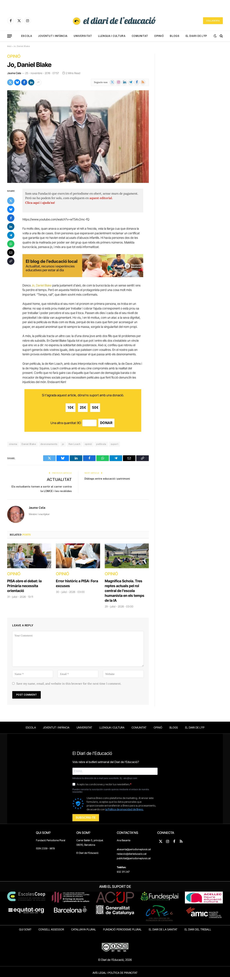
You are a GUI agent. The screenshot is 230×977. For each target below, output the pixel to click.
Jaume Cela (14, 73)
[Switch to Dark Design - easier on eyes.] (215, 36)
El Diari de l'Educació (87, 852)
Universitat (83, 36)
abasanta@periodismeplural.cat (134, 849)
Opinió (159, 36)
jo (63, 444)
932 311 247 (123, 871)
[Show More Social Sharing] (38, 82)
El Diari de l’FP (196, 36)
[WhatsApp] (10, 243)
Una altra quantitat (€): (66, 423)
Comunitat (140, 36)
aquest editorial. (101, 198)
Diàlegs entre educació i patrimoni (107, 478)
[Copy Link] (10, 261)
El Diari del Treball (198, 929)
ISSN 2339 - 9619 (45, 848)
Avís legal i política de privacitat (115, 972)
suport (114, 444)
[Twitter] (10, 200)
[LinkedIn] (10, 226)
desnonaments (49, 444)
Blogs (175, 36)
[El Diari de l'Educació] (115, 21)
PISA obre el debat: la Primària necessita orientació (24, 586)
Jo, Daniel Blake (29, 64)
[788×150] (82, 276)
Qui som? (25, 929)
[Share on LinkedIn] (31, 82)
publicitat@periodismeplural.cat (134, 858)
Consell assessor (51, 929)
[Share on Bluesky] (17, 82)
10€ (70, 407)
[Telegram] (10, 235)
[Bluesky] (10, 209)
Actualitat (59, 479)
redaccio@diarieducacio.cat (131, 853)
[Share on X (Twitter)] (10, 82)
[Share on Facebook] (24, 82)
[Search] (221, 36)
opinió (88, 444)
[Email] (10, 252)
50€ (95, 407)
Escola (26, 36)
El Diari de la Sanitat (163, 929)
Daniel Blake (29, 444)
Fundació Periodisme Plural (50, 840)
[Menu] (9, 36)
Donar (106, 422)
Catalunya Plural (83, 929)
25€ (83, 407)
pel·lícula (101, 444)
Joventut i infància (53, 36)
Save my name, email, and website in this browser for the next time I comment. (68, 683)
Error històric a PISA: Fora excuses (77, 583)
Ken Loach (74, 444)
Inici (9, 46)
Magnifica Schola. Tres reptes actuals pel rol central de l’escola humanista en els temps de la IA (124, 591)
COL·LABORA (213, 20)
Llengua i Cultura (112, 36)
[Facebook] (10, 217)
